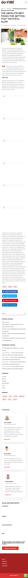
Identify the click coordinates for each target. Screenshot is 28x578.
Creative (4, 376)
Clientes (4, 563)
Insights (4, 381)
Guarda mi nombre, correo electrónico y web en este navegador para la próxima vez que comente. (13, 543)
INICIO (3, 559)
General (21, 25)
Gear (10, 396)
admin (14, 25)
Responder (7, 439)
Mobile (10, 286)
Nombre (4, 516)
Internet (4, 286)
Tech (24, 25)
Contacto (4, 566)
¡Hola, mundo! (5, 322)
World (3, 388)
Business (5, 396)
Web (3, 533)
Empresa (4, 561)
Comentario (5, 506)
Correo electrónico (7, 524)
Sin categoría (5, 383)
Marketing (21, 396)
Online (15, 286)
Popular (15, 399)
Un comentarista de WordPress (10, 348)
